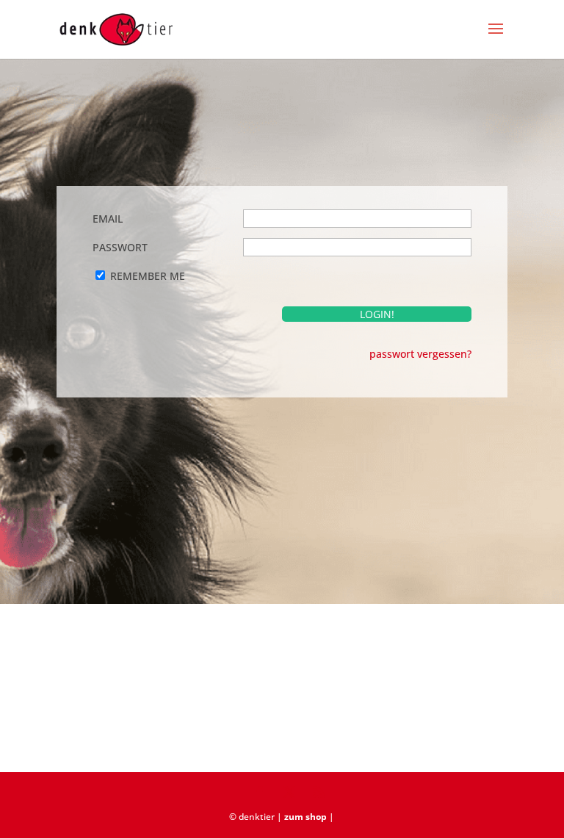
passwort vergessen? (420, 354)
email (108, 219)
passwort (120, 247)
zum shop (305, 816)
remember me (147, 276)
